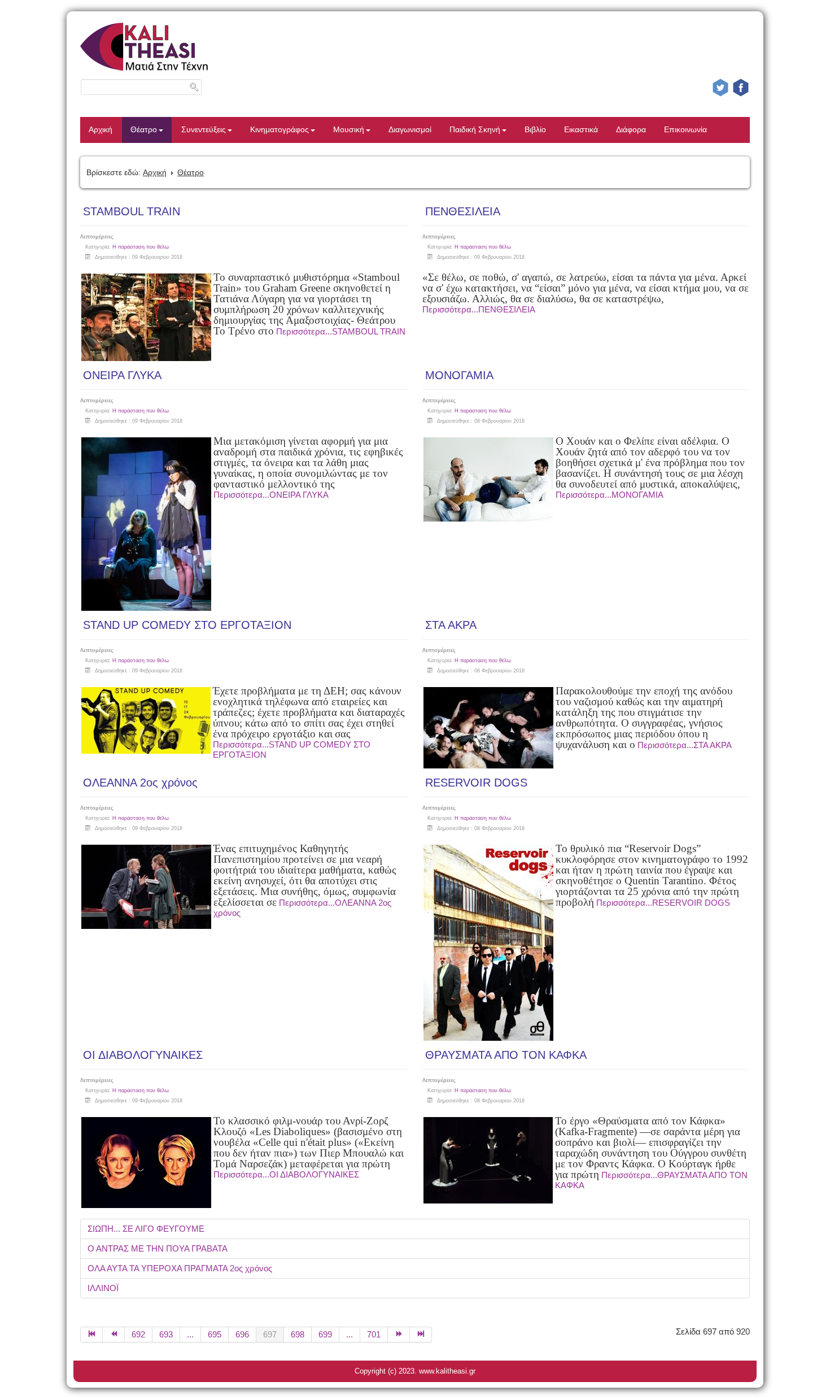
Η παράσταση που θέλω (140, 247)
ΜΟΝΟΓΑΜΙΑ (459, 375)
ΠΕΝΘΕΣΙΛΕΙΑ (462, 211)
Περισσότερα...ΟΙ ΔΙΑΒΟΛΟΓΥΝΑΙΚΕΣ (286, 1174)
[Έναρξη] (91, 1334)
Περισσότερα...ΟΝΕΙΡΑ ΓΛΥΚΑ (271, 494)
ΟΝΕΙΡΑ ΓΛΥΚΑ (122, 375)
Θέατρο (143, 129)
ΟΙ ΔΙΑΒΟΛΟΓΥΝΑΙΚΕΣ (143, 1055)
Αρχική (100, 129)
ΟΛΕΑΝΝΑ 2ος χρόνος (140, 782)
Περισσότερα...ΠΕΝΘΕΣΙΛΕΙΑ (478, 309)
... (190, 1334)
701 (374, 1334)
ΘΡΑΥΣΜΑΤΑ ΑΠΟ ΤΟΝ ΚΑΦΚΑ (506, 1055)
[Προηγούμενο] (114, 1334)
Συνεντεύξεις (203, 129)
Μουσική (348, 129)
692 (138, 1334)
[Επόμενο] (399, 1334)
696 (242, 1334)
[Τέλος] (421, 1334)
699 (325, 1334)
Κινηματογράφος (279, 129)
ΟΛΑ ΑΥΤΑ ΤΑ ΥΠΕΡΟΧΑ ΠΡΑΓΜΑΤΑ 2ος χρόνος (180, 1268)
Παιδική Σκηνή (474, 129)
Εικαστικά (581, 129)
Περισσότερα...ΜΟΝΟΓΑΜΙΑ (609, 494)
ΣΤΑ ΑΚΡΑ (451, 625)
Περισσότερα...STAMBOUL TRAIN (340, 331)
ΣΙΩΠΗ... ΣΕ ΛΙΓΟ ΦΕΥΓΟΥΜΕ (146, 1228)
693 (166, 1334)
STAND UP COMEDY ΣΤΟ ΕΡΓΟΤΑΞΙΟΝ (187, 625)
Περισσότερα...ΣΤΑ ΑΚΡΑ (684, 745)
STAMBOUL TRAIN (131, 211)
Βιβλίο (535, 129)
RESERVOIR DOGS (476, 782)
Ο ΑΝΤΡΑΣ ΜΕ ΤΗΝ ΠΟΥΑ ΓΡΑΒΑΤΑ (158, 1248)
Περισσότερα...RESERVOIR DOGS (663, 902)
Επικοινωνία (685, 129)
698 (297, 1334)
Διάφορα (631, 129)
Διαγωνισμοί (409, 129)
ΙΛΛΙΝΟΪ (103, 1288)
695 (214, 1334)
